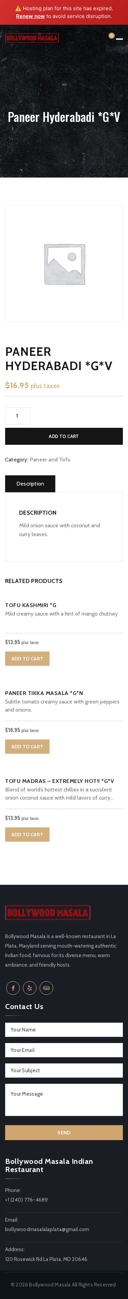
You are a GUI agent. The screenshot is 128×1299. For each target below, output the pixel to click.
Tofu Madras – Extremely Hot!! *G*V (59, 781)
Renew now (30, 16)
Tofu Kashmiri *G (30, 605)
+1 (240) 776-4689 (26, 1200)
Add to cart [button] (27, 659)
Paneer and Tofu (50, 459)
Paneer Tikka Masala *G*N (44, 693)
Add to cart (64, 436)
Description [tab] (30, 483)
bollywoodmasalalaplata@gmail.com (47, 1229)
